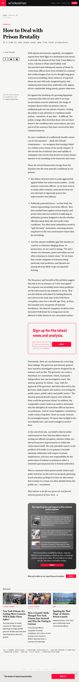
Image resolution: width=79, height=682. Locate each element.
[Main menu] (3, 3)
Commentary (6, 24)
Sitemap (46, 669)
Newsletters (66, 3)
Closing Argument (9, 606)
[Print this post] (16, 59)
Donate (74, 3)
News (54, 606)
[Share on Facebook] (5, 59)
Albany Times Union (12, 99)
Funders (54, 669)
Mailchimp (46, 348)
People (31, 669)
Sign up (61, 344)
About (58, 3)
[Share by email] (11, 59)
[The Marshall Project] (17, 3)
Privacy (38, 669)
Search (53, 3)
